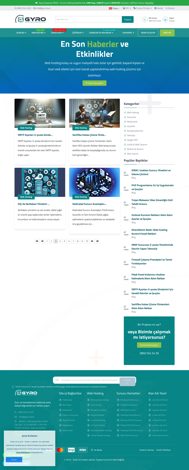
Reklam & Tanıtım (135, 149)
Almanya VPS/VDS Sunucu (131, 420)
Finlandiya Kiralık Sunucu (130, 415)
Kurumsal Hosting (98, 420)
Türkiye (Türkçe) (143, 8)
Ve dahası (98, 449)
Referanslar (67, 410)
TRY (127, 8)
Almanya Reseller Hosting (101, 430)
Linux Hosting (96, 404)
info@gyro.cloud (43, 8)
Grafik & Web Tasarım (137, 144)
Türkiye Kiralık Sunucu (129, 404)
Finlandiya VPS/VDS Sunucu (131, 430)
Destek (159, 8)
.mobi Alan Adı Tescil (160, 435)
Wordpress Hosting (98, 410)
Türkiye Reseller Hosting (100, 435)
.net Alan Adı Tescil (159, 404)
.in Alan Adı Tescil (159, 415)
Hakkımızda (67, 399)
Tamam (14, 459)
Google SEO (132, 140)
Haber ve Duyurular (70, 415)
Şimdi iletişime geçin (149, 345)
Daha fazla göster (95, 83)
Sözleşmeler (68, 430)
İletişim (171, 8)
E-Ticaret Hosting (98, 425)
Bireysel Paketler (97, 415)
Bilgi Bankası (68, 425)
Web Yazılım (132, 153)
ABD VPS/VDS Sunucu (129, 435)
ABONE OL (127, 382)
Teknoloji (131, 135)
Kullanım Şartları (147, 449)
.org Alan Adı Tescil (159, 410)
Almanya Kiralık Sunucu (129, 399)
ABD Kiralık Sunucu (128, 410)
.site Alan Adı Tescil (159, 430)
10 (87, 241)
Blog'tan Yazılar (69, 420)
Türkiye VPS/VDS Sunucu (130, 425)
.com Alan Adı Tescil (160, 399)
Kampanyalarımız (135, 130)
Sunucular (131, 117)
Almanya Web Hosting (100, 399)
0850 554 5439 (24, 8)
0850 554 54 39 (149, 353)
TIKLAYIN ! (149, 2)
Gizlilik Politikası (163, 449)
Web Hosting (26, 127)
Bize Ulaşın (67, 404)
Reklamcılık (132, 121)
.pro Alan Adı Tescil (159, 425)
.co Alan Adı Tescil (159, 420)
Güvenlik (131, 126)
